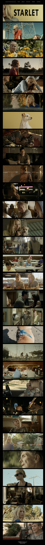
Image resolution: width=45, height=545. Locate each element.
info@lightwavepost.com (22, 541)
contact (38, 1)
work (19, 1)
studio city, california (22, 542)
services (28, 1)
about (23, 1)
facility (33, 1)
